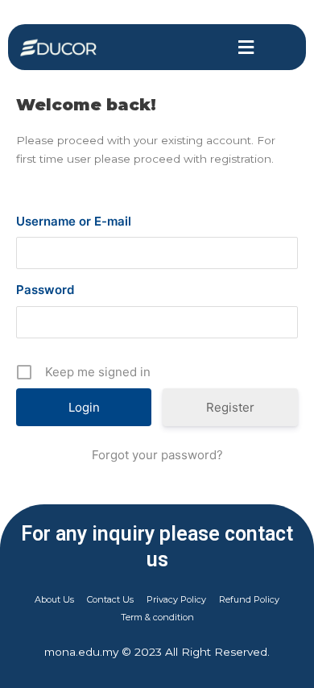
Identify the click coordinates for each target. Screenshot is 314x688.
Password (45, 289)
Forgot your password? (157, 454)
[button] (246, 47)
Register (230, 407)
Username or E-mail (73, 221)
